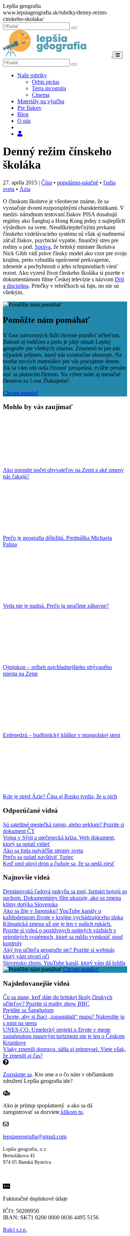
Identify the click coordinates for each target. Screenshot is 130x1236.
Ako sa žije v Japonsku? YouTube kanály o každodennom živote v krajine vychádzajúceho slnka (63, 914)
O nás (24, 121)
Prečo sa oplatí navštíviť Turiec (38, 857)
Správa (43, 247)
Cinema (40, 95)
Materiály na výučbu (40, 101)
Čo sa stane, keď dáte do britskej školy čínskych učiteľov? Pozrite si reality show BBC (57, 1000)
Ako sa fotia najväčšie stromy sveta (43, 850)
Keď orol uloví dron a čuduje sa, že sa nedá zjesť (58, 863)
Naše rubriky (32, 75)
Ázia (25, 189)
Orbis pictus (45, 82)
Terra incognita (49, 88)
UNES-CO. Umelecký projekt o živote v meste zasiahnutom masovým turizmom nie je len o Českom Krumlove (64, 1036)
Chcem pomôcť (21, 393)
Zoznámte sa (17, 1074)
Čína (46, 182)
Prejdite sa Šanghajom (28, 1010)
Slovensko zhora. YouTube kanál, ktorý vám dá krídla (64, 963)
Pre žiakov (29, 108)
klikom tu (71, 1112)
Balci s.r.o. (15, 1230)
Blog (23, 114)
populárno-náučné (77, 182)
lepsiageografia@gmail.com (34, 1136)
